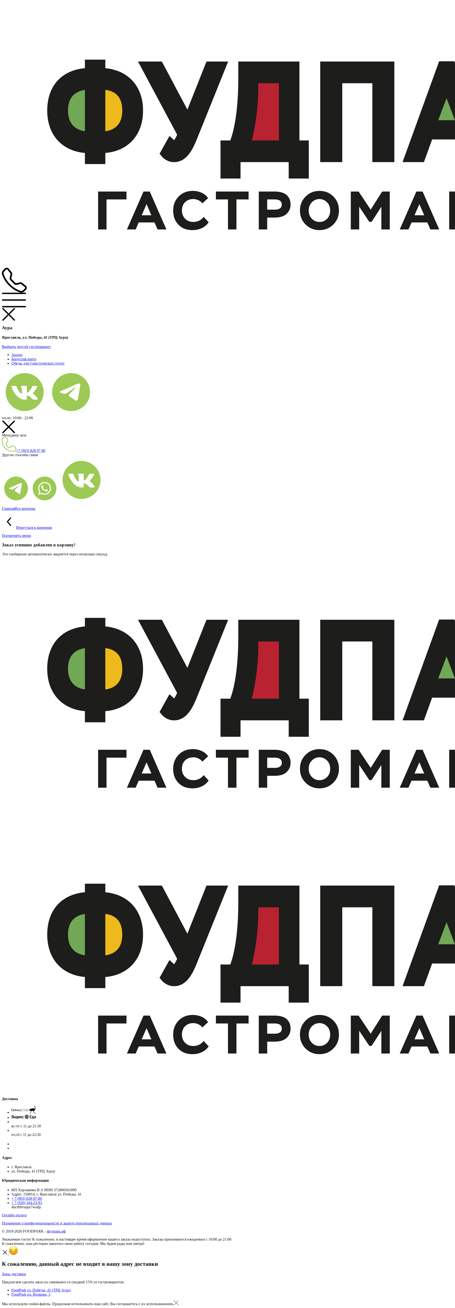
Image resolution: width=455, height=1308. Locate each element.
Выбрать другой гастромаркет (26, 347)
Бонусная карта (23, 359)
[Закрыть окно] (176, 1304)
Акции (17, 355)
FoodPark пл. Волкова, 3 (30, 1294)
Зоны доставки (14, 1274)
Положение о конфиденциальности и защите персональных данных (57, 1223)
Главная (8, 508)
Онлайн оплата (14, 1215)
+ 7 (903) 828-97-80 (26, 1198)
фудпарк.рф (56, 1231)
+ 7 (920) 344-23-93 (26, 1203)
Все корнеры (25, 508)
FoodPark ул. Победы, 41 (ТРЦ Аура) (41, 1290)
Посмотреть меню (16, 536)
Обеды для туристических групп (37, 363)
